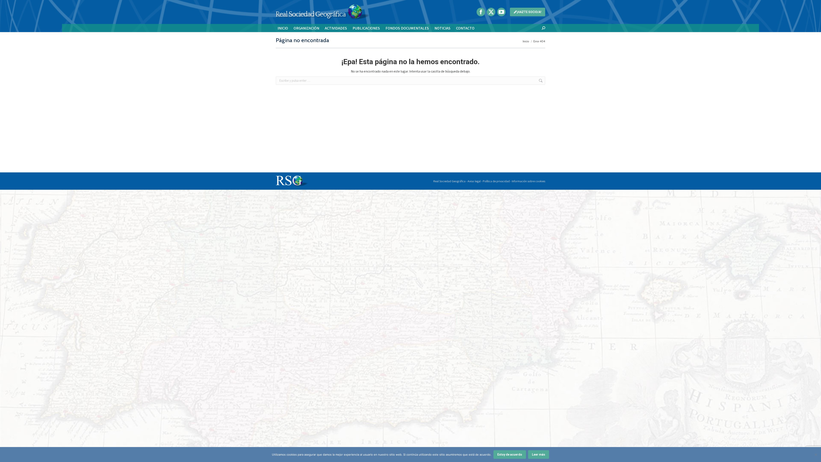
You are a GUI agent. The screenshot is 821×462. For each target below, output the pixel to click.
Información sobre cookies (528, 181)
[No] (816, 454)
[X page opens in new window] (491, 12)
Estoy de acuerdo (509, 454)
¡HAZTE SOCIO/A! (529, 12)
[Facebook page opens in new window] (481, 12)
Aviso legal (474, 181)
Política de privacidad (496, 181)
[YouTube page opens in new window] (501, 12)
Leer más (538, 454)
